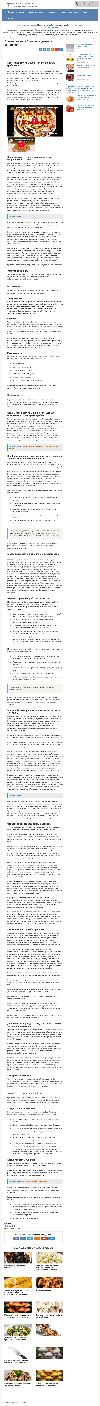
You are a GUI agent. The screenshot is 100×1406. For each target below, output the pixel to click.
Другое (11, 18)
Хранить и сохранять (20, 3)
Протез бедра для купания (50, 27)
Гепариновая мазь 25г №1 (85, 65)
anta (80, 25)
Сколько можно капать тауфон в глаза (84, 45)
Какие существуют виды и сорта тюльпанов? (86, 96)
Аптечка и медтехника (69, 12)
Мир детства (52, 12)
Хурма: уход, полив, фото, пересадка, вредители (85, 106)
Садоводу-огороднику (36, 12)
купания (53, 30)
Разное (84, 12)
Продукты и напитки (16, 12)
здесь (75, 25)
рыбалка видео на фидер (27, 25)
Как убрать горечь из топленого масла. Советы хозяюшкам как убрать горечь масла (85, 57)
